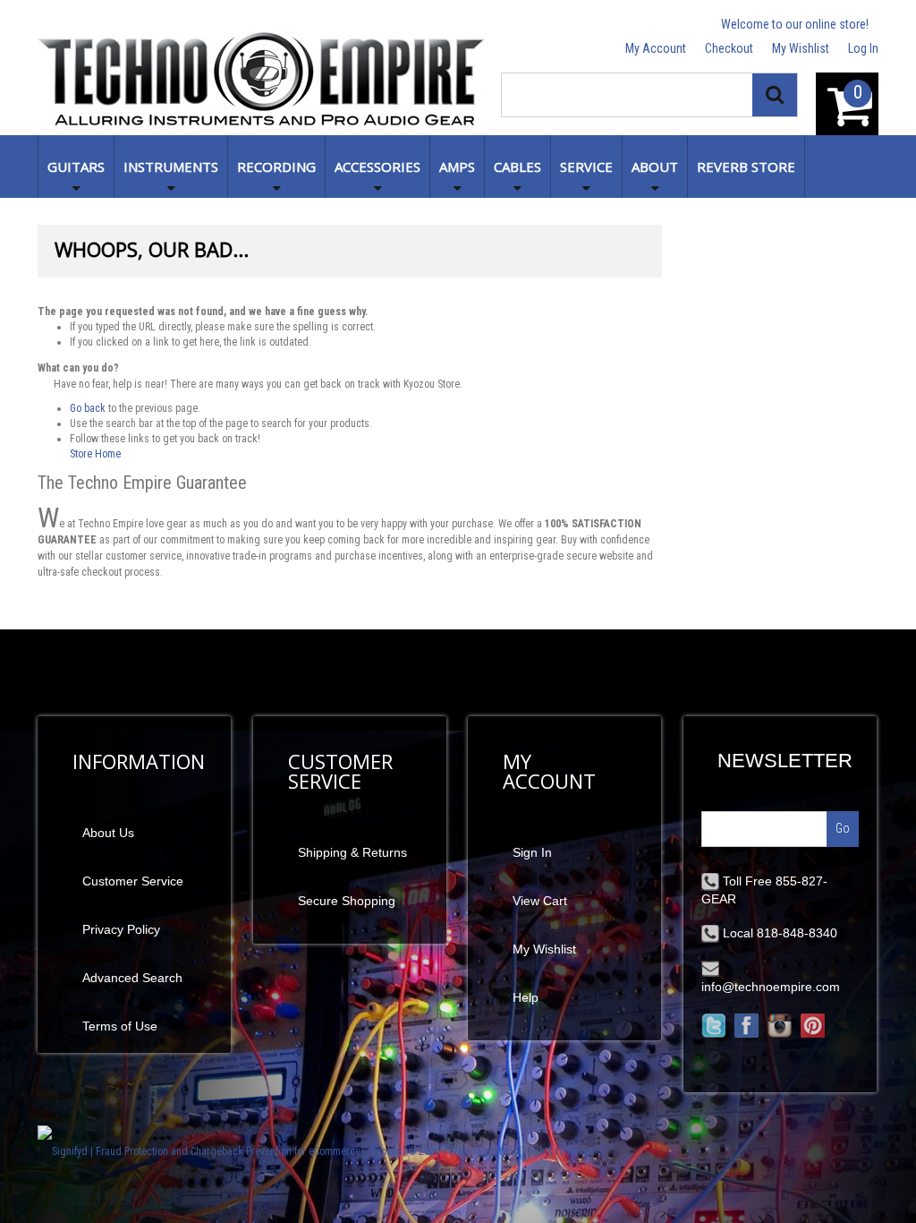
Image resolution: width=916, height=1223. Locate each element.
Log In (863, 48)
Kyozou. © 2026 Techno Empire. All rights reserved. (484, 1151)
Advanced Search (132, 978)
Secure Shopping (346, 901)
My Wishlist (800, 48)
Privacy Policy (121, 929)
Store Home (95, 454)
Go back (88, 408)
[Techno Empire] (261, 81)
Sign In (532, 852)
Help (526, 997)
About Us (108, 832)
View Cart (540, 901)
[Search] (774, 94)
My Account (655, 48)
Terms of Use (119, 1026)
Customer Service (132, 881)
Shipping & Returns (352, 852)
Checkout (729, 48)
